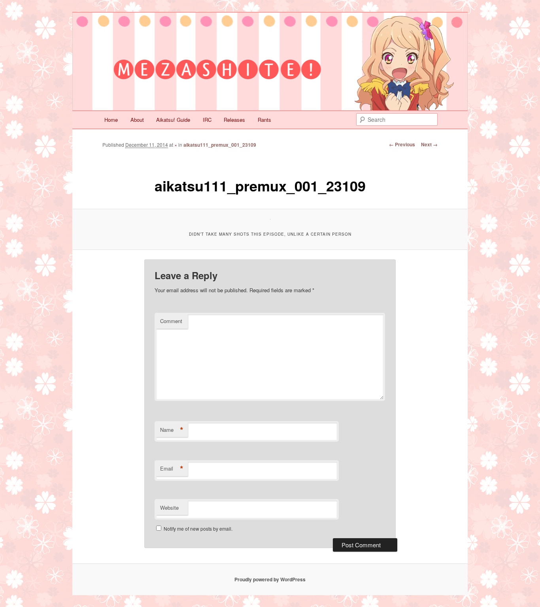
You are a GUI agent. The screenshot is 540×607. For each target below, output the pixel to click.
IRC (207, 119)
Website (169, 507)
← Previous (402, 144)
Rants (264, 119)
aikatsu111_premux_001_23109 (219, 144)
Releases (234, 119)
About (137, 119)
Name (171, 430)
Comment (171, 321)
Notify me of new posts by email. (198, 528)
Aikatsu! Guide (173, 119)
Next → (429, 144)
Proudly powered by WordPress (270, 579)
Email (171, 468)
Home (111, 119)
